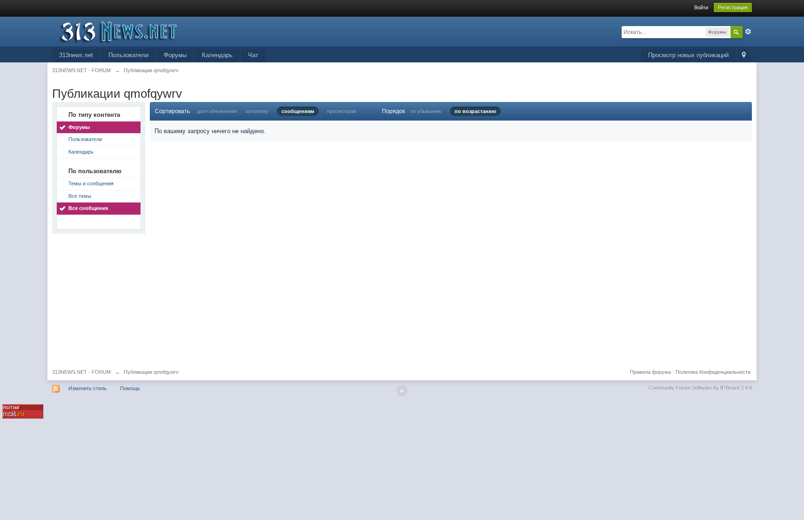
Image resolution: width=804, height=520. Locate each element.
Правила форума (650, 372)
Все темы (79, 196)
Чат (253, 55)
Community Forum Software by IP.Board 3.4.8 (700, 388)
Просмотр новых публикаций (688, 55)
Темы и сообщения (91, 183)
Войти (701, 7)
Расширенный (748, 31)
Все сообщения (88, 208)
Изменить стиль (87, 388)
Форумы (175, 55)
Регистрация (733, 7)
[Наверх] (402, 390)
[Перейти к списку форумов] (135, 30)
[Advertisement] (331, 299)
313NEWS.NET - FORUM (81, 372)
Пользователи (128, 55)
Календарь (217, 55)
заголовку (256, 111)
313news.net (76, 55)
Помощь (130, 388)
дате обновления (217, 111)
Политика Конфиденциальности (713, 372)
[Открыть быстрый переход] (743, 55)
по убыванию (426, 111)
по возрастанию (475, 111)
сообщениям (297, 111)
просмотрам (341, 111)
